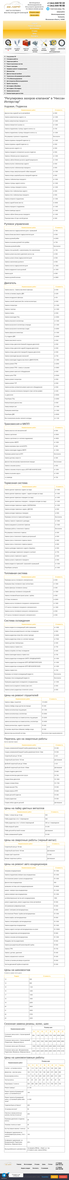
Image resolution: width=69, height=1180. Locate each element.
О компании (44, 1168)
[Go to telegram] (4, 1175)
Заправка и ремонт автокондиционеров (52, 50)
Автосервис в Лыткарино (14, 88)
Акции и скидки (25, 1168)
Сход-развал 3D (11, 56)
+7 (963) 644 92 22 (59, 1163)
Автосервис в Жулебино (14, 86)
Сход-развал (8, 49)
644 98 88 (56, 5)
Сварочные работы (26, 49)
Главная (34, 23)
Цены (35, 33)
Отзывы (34, 31)
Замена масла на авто (13, 91)
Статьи (50, 1164)
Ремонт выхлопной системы (35, 50)
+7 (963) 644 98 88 (59, 1168)
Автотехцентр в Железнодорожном (17, 81)
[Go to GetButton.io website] (4, 1178)
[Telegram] (48, 8)
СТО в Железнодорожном (14, 78)
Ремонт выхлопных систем (15, 64)
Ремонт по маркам (34, 26)
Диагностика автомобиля (14, 73)
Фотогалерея (34, 28)
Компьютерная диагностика (15, 93)
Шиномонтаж (61, 48)
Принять (54, 1177)
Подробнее (45, 1176)
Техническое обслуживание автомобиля (18, 76)
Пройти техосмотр (12, 83)
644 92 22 (56, 3)
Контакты (34, 36)
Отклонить (63, 1177)
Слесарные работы (17, 49)
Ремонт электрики (44, 49)
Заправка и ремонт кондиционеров (17, 69)
